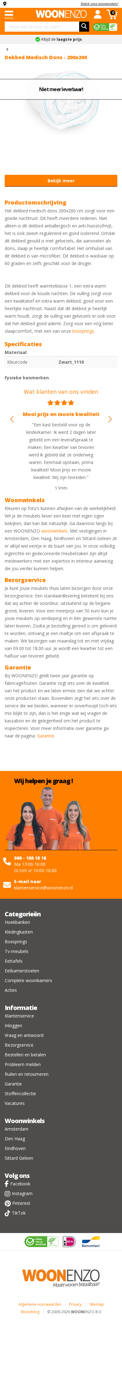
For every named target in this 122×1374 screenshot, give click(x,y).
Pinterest (21, 1203)
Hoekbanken (17, 922)
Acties (11, 990)
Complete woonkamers (28, 980)
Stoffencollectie (20, 1093)
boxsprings (83, 331)
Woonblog (30, 1311)
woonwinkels (54, 531)
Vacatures (15, 1103)
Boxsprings (16, 942)
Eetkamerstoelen (22, 971)
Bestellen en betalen (25, 1055)
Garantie (45, 736)
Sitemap (96, 1304)
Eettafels (14, 961)
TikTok (19, 1213)
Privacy (75, 1304)
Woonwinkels (24, 1120)
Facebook (20, 1184)
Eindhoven (15, 1148)
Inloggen (13, 1025)
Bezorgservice (19, 1045)
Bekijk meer (61, 181)
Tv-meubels (16, 951)
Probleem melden (23, 1064)
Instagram (22, 1193)
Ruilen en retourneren (26, 1074)
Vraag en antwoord (24, 1035)
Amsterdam (16, 1129)
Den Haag (15, 1139)
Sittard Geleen (19, 1158)
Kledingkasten (19, 932)
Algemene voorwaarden (39, 1304)
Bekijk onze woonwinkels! (99, 3)
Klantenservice (19, 1016)
